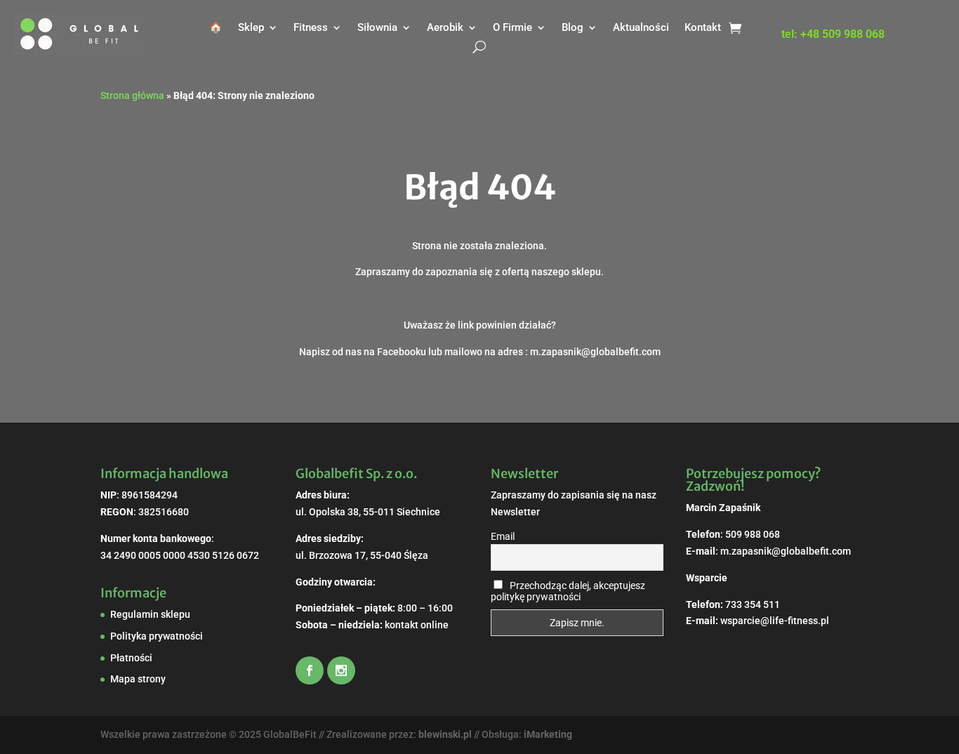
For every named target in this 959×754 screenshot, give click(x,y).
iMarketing (548, 734)
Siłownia (377, 27)
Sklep (251, 27)
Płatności (131, 657)
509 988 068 (752, 534)
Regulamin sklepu (150, 614)
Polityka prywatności (156, 636)
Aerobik (445, 27)
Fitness (310, 27)
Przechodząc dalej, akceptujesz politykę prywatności (568, 591)
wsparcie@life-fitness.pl (774, 620)
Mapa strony (138, 678)
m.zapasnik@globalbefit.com (785, 551)
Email (503, 536)
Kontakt (702, 27)
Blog (572, 27)
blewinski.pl (445, 734)
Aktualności (641, 27)
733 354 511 (752, 604)
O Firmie (512, 27)
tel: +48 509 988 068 (833, 35)
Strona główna (132, 95)
